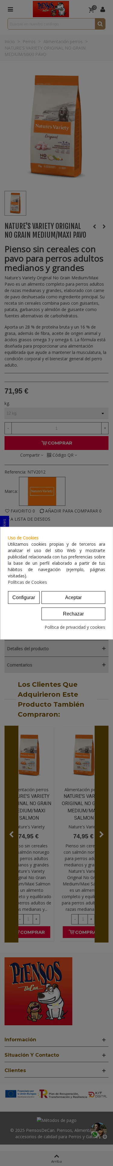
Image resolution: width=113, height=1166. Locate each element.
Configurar (23, 597)
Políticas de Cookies (27, 582)
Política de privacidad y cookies (75, 627)
